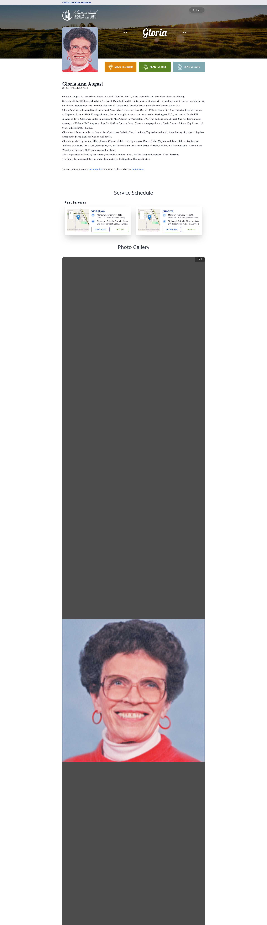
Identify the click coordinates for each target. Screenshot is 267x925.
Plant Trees (120, 229)
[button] (78, 217)
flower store (138, 169)
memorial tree (96, 169)
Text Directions (100, 229)
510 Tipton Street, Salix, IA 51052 (112, 223)
